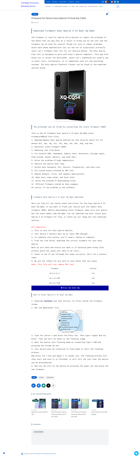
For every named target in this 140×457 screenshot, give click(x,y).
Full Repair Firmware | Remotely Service (30, 4)
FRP (77, 6)
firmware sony (50, 377)
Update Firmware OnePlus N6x (39, 413)
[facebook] (103, 2)
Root (73, 6)
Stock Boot (54, 2)
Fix (70, 6)
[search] (118, 6)
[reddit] (106, 2)
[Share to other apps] (53, 386)
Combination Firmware (61, 6)
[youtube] (112, 2)
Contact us (71, 2)
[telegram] (115, 2)
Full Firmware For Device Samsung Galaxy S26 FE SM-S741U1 (59, 414)
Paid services (83, 6)
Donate (77, 2)
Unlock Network (92, 6)
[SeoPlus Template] (22, 454)
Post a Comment (38, 432)
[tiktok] (109, 2)
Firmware (48, 6)
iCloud (100, 6)
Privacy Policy (63, 2)
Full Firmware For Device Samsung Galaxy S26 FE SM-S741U (79, 414)
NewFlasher (48, 301)
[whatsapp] (118, 2)
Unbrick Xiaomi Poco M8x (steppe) (99, 413)
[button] (39, 386)
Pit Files (48, 2)
